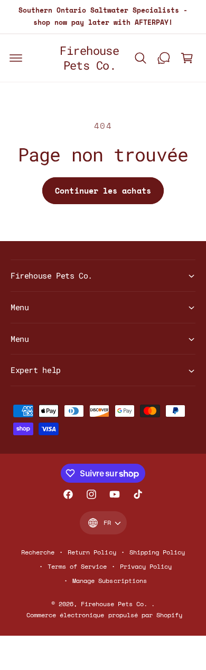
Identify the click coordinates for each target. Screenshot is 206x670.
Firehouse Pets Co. (116, 603)
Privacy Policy (146, 566)
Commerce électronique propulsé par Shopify (104, 614)
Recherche (37, 552)
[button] (15, 58)
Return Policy (92, 552)
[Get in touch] (163, 58)
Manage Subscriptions (109, 580)
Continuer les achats (103, 190)
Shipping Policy (157, 552)
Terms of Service (77, 566)
